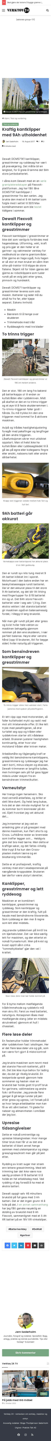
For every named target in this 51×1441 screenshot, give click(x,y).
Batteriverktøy (18, 1229)
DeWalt (38, 1229)
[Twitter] (14, 1245)
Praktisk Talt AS (29, 1427)
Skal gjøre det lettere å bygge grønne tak (25, 2)
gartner (26, 1235)
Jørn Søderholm (12, 141)
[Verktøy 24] (18, 10)
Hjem (6, 118)
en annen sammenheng (33, 1204)
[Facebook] (7, 1245)
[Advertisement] (25, 51)
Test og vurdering (18, 118)
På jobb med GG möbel (17, 1400)
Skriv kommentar (25, 1352)
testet (38, 206)
